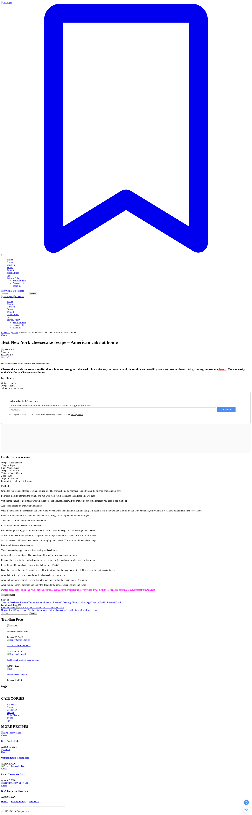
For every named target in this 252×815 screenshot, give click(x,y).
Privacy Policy (18, 801)
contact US (34, 801)
